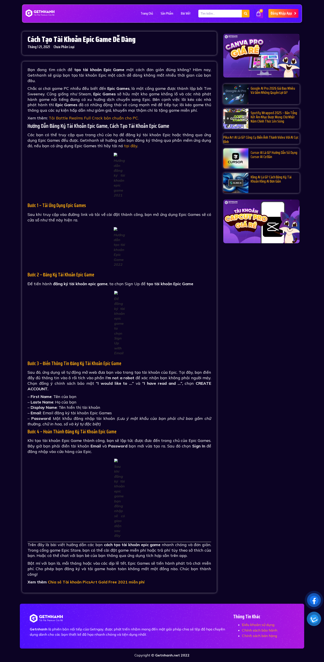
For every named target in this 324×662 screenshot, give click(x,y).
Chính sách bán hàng (259, 636)
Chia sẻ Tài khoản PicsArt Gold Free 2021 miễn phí (96, 582)
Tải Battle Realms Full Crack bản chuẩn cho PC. (94, 118)
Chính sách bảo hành (259, 630)
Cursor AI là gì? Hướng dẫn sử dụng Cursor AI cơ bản (274, 155)
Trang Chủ (147, 13)
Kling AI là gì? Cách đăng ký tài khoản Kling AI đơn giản (271, 179)
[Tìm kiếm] (246, 13)
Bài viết (186, 13)
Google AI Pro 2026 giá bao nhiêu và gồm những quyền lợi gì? (273, 90)
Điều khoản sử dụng (258, 624)
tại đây (130, 145)
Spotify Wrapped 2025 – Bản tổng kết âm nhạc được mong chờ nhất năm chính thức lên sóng (274, 117)
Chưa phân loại (64, 47)
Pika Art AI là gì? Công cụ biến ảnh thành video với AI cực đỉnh (260, 139)
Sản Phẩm (167, 13)
